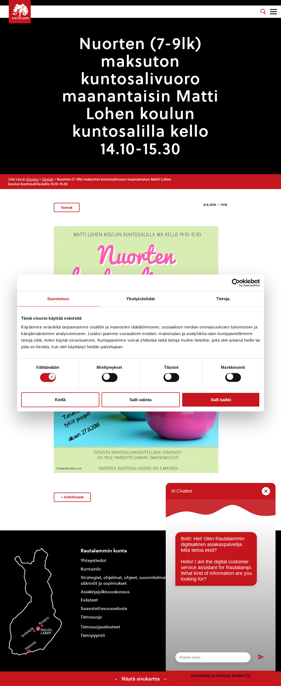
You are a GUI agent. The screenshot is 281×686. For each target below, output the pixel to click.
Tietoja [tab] (222, 298)
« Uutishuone (72, 497)
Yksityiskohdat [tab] (140, 298)
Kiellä (60, 399)
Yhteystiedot (93, 560)
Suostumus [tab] (58, 298)
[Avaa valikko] (273, 11)
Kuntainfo (91, 569)
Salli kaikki (221, 399)
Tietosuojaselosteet (100, 626)
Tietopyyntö (93, 635)
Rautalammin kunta (104, 550)
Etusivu (32, 179)
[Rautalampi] (20, 11)
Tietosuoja (91, 617)
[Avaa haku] (263, 11)
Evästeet (89, 600)
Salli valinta (140, 399)
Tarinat (47, 179)
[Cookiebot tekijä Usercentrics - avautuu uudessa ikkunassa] (236, 283)
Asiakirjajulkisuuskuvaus (105, 591)
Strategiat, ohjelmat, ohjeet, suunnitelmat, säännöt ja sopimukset (124, 580)
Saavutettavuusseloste (104, 608)
